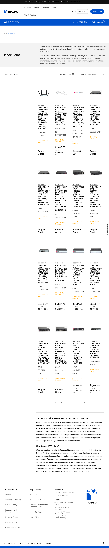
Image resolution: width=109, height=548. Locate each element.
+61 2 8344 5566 (81, 22)
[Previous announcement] (6, 2)
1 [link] (55, 403)
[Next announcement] (103, 2)
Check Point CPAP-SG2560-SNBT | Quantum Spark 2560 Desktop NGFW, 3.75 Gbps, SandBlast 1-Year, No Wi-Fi (78, 274)
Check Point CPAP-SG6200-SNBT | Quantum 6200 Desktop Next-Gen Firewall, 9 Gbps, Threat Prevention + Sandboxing (61, 198)
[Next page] (84, 402)
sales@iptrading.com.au (64, 493)
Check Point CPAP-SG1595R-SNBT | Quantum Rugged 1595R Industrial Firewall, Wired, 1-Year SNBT (78, 353)
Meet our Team (9, 543)
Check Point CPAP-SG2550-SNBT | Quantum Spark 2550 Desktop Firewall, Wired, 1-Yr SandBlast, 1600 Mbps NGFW (96, 274)
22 (78, 403)
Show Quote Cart (107, 229)
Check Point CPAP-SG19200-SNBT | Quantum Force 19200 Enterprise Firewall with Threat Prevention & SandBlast (44, 353)
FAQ (21, 543)
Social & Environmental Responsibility (39, 506)
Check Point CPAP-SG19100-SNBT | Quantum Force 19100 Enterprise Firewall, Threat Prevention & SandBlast (61, 353)
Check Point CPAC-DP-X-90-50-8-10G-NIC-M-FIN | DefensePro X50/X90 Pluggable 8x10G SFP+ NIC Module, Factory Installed (78, 117)
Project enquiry (97, 22)
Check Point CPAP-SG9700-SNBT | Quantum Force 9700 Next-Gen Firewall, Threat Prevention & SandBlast (44, 195)
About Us (33, 494)
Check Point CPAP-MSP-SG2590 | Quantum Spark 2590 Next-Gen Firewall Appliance (95, 350)
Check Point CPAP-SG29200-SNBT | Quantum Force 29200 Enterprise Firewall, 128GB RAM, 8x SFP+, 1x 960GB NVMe (78, 196)
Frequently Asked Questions (12, 511)
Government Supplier (38, 500)
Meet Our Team (36, 512)
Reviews (48, 543)
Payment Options (12, 517)
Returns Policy (11, 505)
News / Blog (35, 517)
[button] (27, 7)
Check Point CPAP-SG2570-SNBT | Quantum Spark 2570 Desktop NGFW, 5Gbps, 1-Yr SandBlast (61, 273)
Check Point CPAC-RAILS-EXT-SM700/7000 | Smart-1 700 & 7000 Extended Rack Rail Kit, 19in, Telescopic (61, 116)
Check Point (11, 34)
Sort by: (83, 74)
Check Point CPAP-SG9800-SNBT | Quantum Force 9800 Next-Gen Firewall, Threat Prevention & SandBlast (96, 116)
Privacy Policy (11, 522)
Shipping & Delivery (13, 500)
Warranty (8, 494)
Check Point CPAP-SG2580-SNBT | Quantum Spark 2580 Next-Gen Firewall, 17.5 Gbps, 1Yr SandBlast (44, 274)
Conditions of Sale (12, 528)
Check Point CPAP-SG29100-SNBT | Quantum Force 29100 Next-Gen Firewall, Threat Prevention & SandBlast (96, 196)
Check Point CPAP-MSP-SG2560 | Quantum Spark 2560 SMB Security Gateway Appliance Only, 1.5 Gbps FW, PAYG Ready (43, 118)
